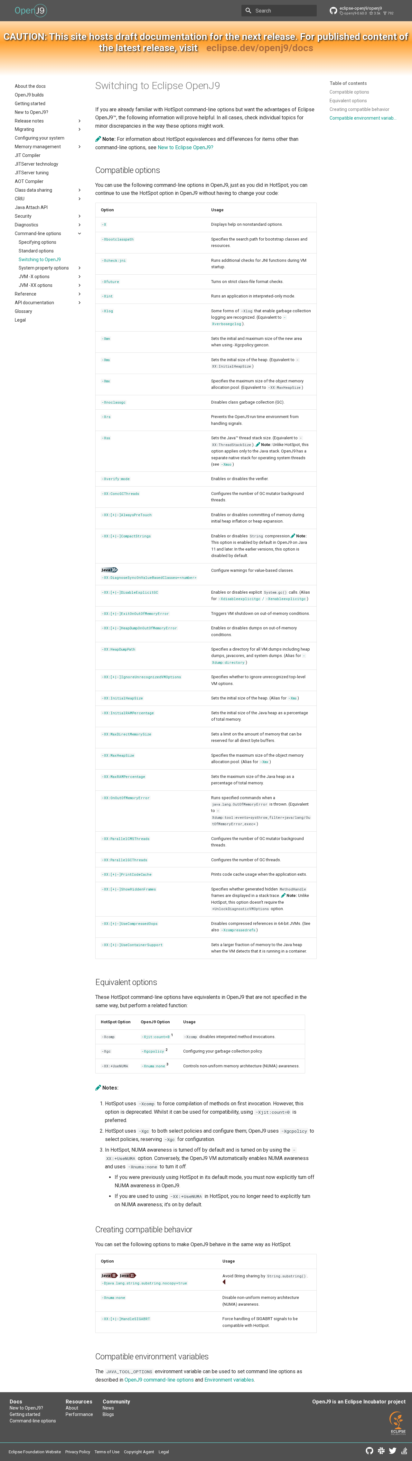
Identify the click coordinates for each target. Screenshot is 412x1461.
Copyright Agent (139, 1451)
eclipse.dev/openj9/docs (259, 47)
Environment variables (229, 1380)
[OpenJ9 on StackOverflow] (404, 1452)
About (72, 1408)
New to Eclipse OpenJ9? (185, 147)
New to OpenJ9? (26, 1408)
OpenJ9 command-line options (159, 1380)
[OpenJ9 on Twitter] (393, 1452)
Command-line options (33, 1420)
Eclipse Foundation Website (35, 1451)
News (108, 1408)
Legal (164, 1451)
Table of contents (348, 83)
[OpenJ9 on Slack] (381, 1452)
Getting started (25, 1414)
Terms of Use (107, 1451)
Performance (79, 1414)
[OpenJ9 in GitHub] (369, 1452)
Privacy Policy (77, 1451)
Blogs (108, 1414)
